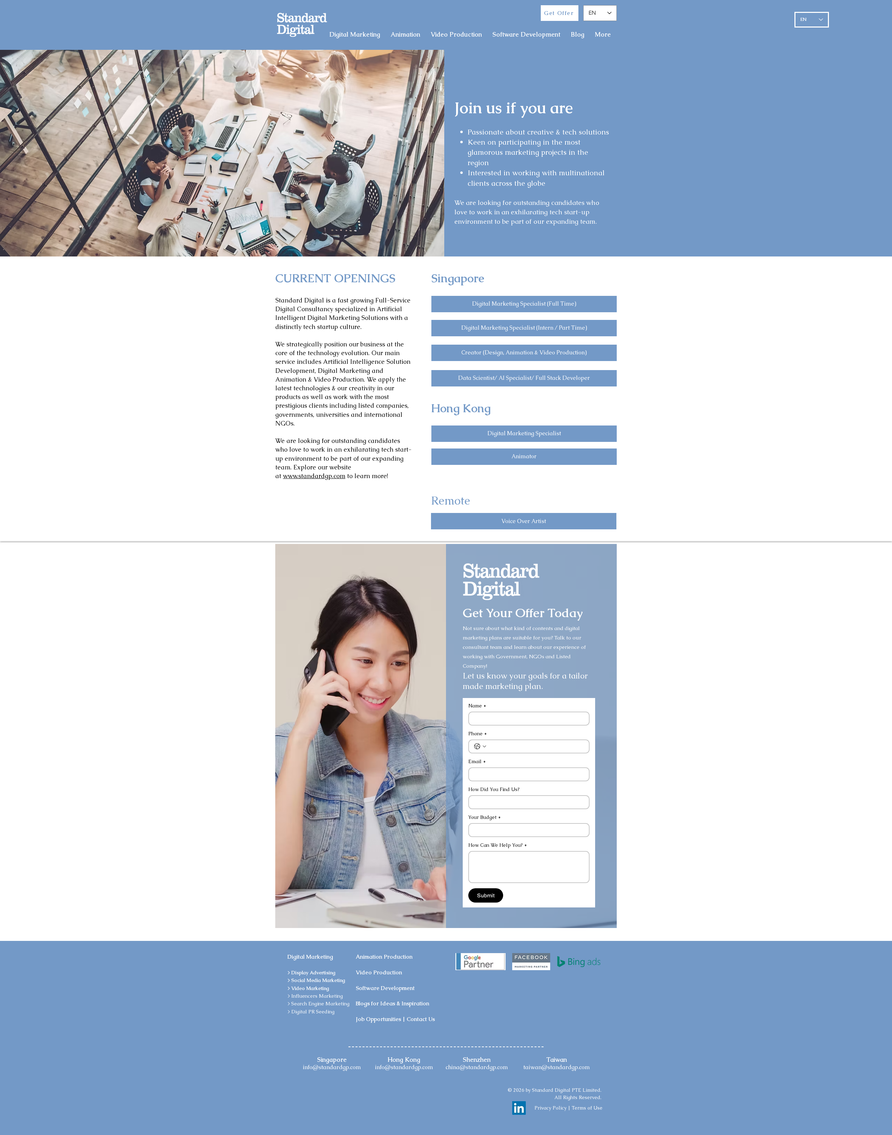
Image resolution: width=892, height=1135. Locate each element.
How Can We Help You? (497, 845)
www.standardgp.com (314, 476)
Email (477, 762)
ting (338, 996)
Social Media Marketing (318, 980)
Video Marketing (310, 988)
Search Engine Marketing (320, 1003)
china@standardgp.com (477, 1067)
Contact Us (421, 1019)
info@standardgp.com (332, 1067)
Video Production (379, 972)
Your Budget (484, 817)
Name (477, 706)
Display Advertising (313, 972)
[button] (524, 304)
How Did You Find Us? (494, 789)
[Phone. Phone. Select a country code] (480, 746)
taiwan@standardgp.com (556, 1067)
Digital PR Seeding (312, 1012)
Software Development (385, 988)
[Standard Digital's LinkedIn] (519, 1108)
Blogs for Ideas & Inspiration (392, 1003)
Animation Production (384, 956)
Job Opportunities (378, 1019)
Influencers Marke (312, 996)
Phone (477, 734)
